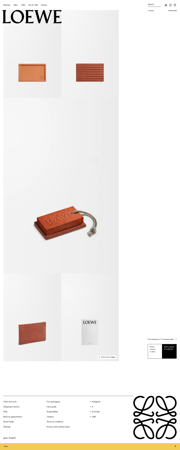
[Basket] (175, 5)
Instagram (96, 402)
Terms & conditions (55, 422)
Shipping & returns (11, 407)
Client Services (9, 402)
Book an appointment (12, 417)
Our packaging (53, 402)
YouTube (96, 412)
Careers (50, 417)
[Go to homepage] (32, 17)
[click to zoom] (32, 54)
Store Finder (8, 422)
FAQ (5, 412)
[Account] (166, 5)
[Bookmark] (170, 5)
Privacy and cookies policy (58, 427)
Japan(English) (9, 438)
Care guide (51, 407)
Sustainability (52, 412)
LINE (94, 417)
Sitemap (6, 427)
